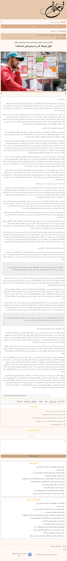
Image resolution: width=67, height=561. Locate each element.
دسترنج (53, 31)
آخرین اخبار (33, 463)
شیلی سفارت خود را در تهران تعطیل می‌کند (54, 488)
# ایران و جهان (53, 402)
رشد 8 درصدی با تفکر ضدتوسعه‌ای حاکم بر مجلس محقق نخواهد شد (47, 418)
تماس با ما (58, 546)
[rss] (64, 549)
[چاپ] (65, 93)
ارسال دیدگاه (33, 456)
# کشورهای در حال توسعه (30, 402)
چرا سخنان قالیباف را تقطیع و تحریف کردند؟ (53, 533)
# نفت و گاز (19, 402)
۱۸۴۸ (59, 35)
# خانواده (41, 402)
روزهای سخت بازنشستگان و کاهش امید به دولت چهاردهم (49, 421)
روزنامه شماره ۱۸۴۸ (61, 31)
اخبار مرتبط (33, 406)
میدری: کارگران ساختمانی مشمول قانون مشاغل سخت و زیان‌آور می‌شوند (47, 536)
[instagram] (65, 549)
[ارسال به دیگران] (2, 93)
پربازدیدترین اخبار (33, 499)
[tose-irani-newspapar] (52, 9)
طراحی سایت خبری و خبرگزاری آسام (19, 554)
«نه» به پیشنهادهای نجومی (57, 425)
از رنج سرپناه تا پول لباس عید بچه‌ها (54, 411)
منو (33, 26)
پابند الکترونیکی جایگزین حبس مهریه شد (54, 476)
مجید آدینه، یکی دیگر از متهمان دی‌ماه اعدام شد (53, 485)
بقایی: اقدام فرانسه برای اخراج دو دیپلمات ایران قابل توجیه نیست (48, 473)
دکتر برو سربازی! (55, 22)
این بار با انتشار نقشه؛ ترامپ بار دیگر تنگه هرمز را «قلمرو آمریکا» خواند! (47, 482)
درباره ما (64, 546)
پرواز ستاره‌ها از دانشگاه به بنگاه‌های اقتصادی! (52, 415)
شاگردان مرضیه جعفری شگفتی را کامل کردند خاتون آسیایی (50, 467)
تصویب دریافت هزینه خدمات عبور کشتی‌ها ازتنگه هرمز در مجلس (48, 494)
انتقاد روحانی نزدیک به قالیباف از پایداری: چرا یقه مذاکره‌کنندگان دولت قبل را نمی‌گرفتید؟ (43, 479)
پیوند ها (53, 546)
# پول (46, 402)
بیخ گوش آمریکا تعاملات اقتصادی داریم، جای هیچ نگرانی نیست (49, 491)
